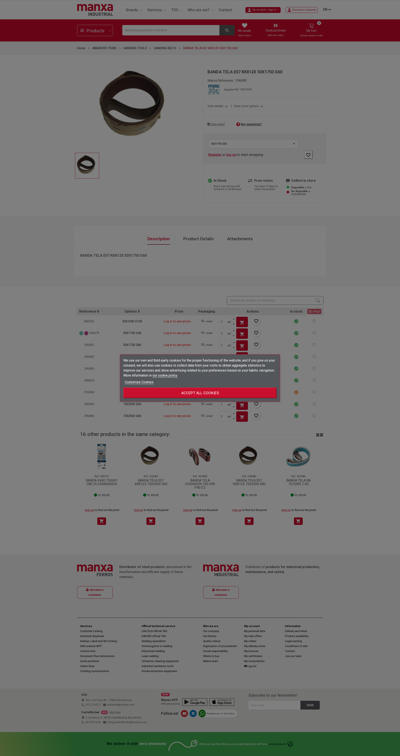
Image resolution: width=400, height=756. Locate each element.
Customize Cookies (139, 382)
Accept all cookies (200, 393)
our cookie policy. (165, 375)
